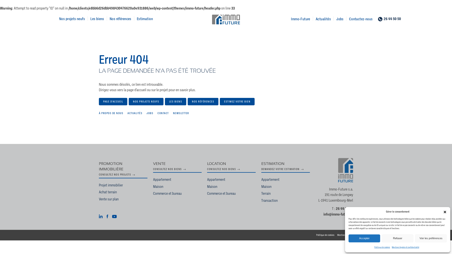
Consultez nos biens (167, 169)
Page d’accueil (113, 101)
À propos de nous (111, 113)
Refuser (397, 238)
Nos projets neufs (72, 19)
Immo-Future (300, 19)
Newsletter (181, 113)
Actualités (323, 19)
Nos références (120, 19)
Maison (158, 187)
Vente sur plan (109, 199)
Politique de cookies (382, 247)
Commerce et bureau (167, 193)
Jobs (340, 19)
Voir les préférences (431, 238)
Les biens (97, 19)
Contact (163, 113)
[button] (445, 211)
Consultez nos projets (115, 174)
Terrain (266, 193)
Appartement (162, 179)
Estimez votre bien (237, 101)
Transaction (269, 200)
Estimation (145, 19)
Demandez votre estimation (280, 169)
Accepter (364, 238)
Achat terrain (108, 192)
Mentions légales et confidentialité (405, 247)
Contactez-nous (361, 19)
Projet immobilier (111, 185)
